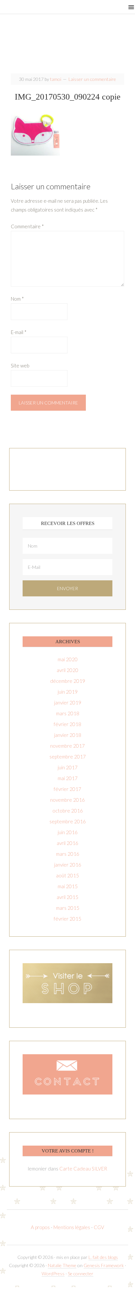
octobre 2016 (67, 811)
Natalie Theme (62, 1265)
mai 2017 (68, 778)
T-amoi (67, 46)
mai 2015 (68, 886)
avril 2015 (67, 897)
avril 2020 (67, 670)
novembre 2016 (67, 800)
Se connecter (80, 1273)
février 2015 (67, 919)
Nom (17, 299)
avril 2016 (67, 843)
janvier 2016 (67, 865)
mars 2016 (67, 854)
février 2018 (67, 724)
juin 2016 (68, 832)
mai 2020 (68, 659)
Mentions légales (71, 1227)
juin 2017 (68, 767)
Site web (20, 365)
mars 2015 (67, 908)
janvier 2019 (67, 702)
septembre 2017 (67, 756)
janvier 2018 (67, 735)
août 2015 (67, 875)
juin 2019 (68, 692)
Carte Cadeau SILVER (83, 1168)
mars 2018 (67, 713)
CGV (99, 1227)
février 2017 (67, 789)
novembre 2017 (67, 746)
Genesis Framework (104, 1265)
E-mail (19, 332)
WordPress (53, 1273)
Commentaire (27, 226)
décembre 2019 (67, 681)
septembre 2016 (67, 821)
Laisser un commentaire (92, 79)
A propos (41, 1227)
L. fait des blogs (103, 1257)
